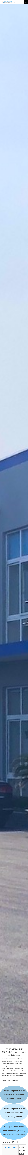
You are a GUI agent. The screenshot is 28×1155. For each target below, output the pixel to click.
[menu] (26, 2)
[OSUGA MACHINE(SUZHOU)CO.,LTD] (14, 2)
